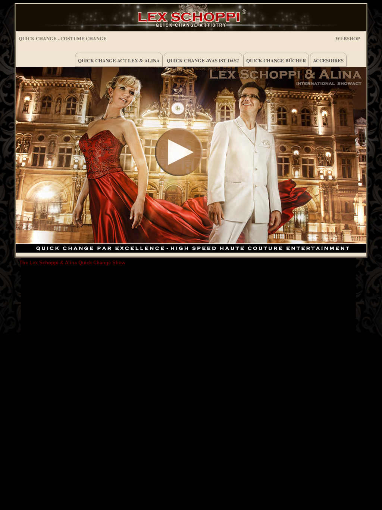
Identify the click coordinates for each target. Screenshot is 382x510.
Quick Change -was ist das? (203, 60)
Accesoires (328, 60)
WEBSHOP (347, 37)
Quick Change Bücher (276, 60)
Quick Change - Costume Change (63, 38)
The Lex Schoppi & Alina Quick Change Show (72, 262)
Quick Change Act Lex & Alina (119, 60)
